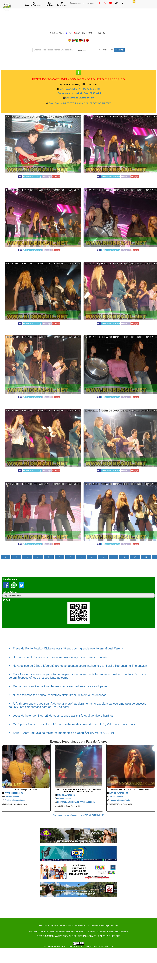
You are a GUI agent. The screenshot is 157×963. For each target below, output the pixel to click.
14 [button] (146, 557)
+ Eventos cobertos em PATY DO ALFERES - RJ (78, 93)
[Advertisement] (78, 61)
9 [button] (91, 557)
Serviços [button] (90, 3)
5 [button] (48, 557)
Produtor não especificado (15, 800)
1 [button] (5, 557)
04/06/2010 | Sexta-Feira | (65, 806)
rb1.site (115, 936)
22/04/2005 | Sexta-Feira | (13, 804)
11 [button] (113, 557)
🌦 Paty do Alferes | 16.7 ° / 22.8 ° (65, 32)
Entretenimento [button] (76, 3)
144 (78, 806)
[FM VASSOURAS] (78, 835)
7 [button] (70, 557)
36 (26, 804)
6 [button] (59, 557)
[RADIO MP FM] (78, 889)
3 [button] (27, 557)
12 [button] (124, 557)
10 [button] (103, 557)
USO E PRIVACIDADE (97, 926)
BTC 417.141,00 (88, 32)
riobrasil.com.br (87, 936)
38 (131, 804)
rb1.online (104, 936)
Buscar (118, 49)
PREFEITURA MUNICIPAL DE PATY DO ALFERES (76, 802)
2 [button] (16, 557)
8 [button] (81, 557)
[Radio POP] (78, 853)
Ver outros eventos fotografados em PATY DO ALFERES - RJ (78, 815)
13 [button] (135, 557)
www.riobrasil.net (65, 936)
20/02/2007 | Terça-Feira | (118, 804)
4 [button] (37, 557)
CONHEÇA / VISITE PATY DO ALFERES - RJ (80, 89)
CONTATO (113, 926)
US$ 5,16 (101, 32)
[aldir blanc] (78, 871)
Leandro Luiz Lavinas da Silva (80, 98)
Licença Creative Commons (98, 946)
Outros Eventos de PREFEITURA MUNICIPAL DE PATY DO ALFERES (80, 103)
